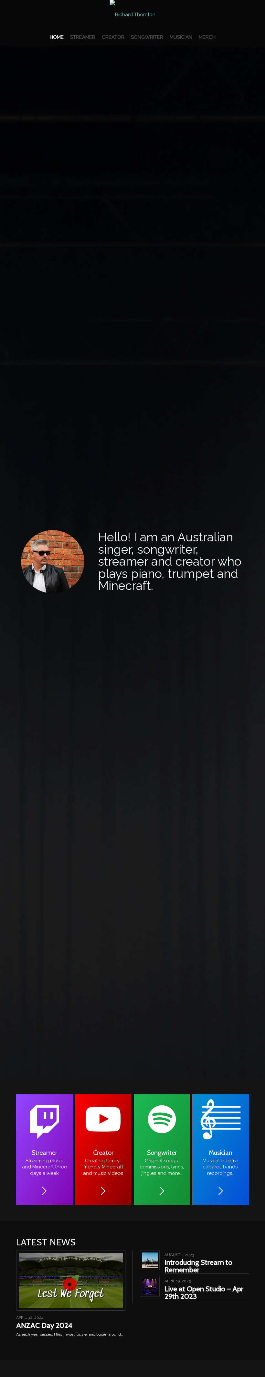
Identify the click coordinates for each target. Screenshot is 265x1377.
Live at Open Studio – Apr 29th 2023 (203, 1292)
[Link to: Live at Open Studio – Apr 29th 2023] (150, 1287)
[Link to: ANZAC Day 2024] (71, 1280)
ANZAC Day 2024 (44, 1325)
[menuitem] (57, 37)
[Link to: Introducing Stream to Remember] (150, 1260)
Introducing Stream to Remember (198, 1266)
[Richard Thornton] (132, 14)
